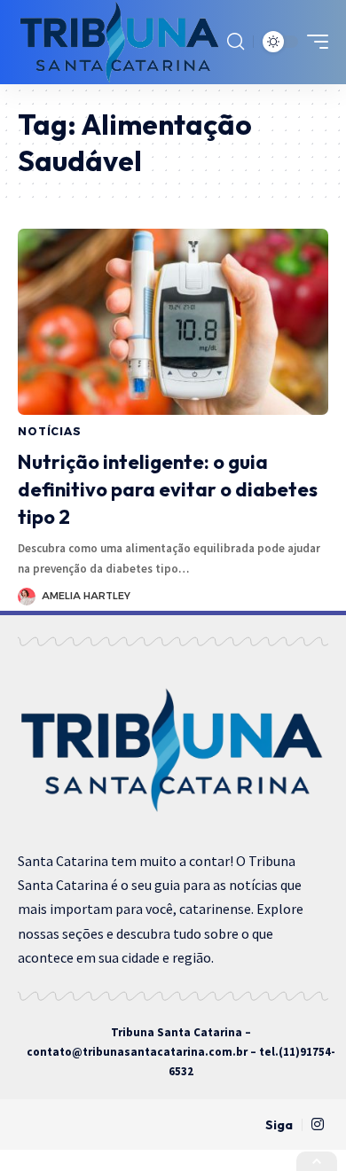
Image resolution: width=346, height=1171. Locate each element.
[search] (235, 41)
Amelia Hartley (86, 595)
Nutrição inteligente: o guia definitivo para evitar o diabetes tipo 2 (168, 489)
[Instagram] (317, 1124)
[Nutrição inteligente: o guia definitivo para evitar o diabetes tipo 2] (173, 322)
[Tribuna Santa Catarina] (120, 42)
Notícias (50, 431)
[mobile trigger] (313, 42)
